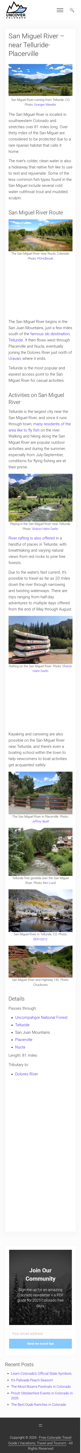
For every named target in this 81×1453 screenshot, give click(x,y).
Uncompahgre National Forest (41, 1017)
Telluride (22, 1025)
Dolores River (26, 1074)
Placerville (23, 1039)
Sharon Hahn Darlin (45, 529)
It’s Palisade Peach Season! (32, 1380)
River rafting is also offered (32, 538)
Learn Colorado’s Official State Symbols (41, 1374)
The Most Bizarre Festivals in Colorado (41, 1387)
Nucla (20, 1047)
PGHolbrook (45, 258)
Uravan (15, 358)
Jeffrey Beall (40, 821)
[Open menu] (40, 1425)
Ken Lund (49, 883)
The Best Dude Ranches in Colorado (38, 1405)
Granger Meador (45, 104)
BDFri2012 (40, 939)
